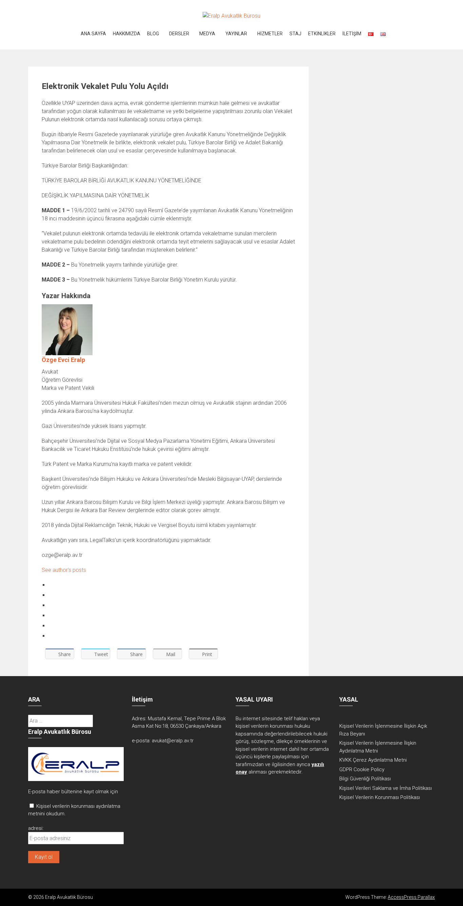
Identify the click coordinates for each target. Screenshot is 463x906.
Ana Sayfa (93, 33)
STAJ (295, 33)
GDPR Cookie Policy (361, 769)
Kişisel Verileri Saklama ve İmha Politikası (385, 788)
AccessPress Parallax (411, 897)
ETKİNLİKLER (322, 33)
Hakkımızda (126, 33)
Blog (153, 33)
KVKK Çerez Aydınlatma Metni (373, 760)
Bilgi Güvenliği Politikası (365, 779)
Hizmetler (270, 33)
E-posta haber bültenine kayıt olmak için (73, 792)
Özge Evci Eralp (63, 359)
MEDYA (207, 33)
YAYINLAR (236, 33)
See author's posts (64, 570)
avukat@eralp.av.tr (173, 741)
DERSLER (179, 33)
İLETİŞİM (351, 33)
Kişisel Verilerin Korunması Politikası (379, 797)
